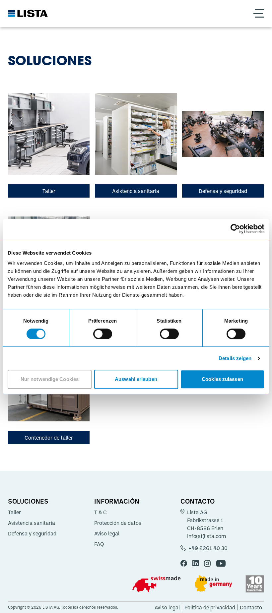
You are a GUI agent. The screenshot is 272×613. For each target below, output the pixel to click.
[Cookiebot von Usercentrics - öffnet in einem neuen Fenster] (235, 229)
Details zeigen (235, 358)
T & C (100, 512)
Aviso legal (106, 533)
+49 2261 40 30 (208, 548)
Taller (14, 512)
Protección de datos (117, 523)
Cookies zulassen (222, 379)
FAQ (99, 544)
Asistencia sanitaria (31, 523)
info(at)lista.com (206, 536)
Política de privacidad (209, 607)
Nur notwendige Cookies (50, 379)
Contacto (197, 501)
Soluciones (28, 501)
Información (116, 501)
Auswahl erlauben (136, 379)
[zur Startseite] (28, 13)
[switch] (102, 334)
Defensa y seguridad (32, 533)
